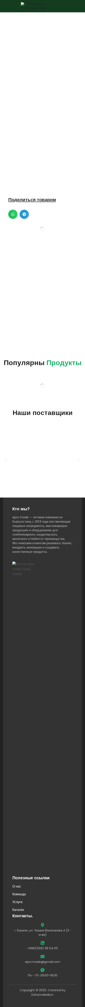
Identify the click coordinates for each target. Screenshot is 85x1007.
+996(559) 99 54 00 (42, 948)
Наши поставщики (43, 412)
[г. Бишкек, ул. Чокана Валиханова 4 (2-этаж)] (42, 925)
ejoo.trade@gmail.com (42, 962)
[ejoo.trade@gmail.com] (42, 956)
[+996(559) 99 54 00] (42, 943)
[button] (76, 6)
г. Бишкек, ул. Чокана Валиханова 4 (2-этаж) (42, 932)
